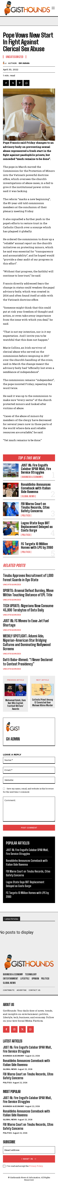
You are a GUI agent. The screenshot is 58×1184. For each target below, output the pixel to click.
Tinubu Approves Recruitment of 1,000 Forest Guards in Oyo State (28, 577)
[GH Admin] (5, 63)
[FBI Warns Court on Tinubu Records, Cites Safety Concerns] (11, 509)
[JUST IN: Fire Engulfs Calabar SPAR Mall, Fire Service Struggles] (11, 470)
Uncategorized (12, 584)
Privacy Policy (36, 1166)
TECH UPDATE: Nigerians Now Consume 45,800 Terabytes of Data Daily (28, 608)
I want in (27, 1159)
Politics (26, 515)
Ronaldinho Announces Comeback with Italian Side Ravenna (36, 488)
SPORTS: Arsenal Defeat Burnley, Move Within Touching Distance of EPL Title (28, 592)
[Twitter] (13, 83)
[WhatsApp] (26, 83)
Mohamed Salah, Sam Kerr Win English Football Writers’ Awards (15, 704)
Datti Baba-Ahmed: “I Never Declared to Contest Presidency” (27, 661)
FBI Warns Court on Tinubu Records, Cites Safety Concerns (35, 507)
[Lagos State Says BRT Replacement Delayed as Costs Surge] (11, 528)
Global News (28, 496)
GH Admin (24, 63)
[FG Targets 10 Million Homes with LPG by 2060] (11, 548)
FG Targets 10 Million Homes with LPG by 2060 (37, 545)
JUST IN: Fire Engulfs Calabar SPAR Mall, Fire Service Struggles (36, 468)
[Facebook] (6, 83)
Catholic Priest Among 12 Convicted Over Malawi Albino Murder (42, 702)
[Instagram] (14, 1029)
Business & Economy (32, 477)
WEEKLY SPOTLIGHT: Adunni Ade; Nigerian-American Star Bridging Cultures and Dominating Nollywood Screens (27, 642)
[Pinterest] (20, 83)
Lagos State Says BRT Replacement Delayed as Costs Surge (37, 526)
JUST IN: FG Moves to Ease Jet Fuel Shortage (26, 623)
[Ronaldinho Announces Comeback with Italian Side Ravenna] (11, 490)
